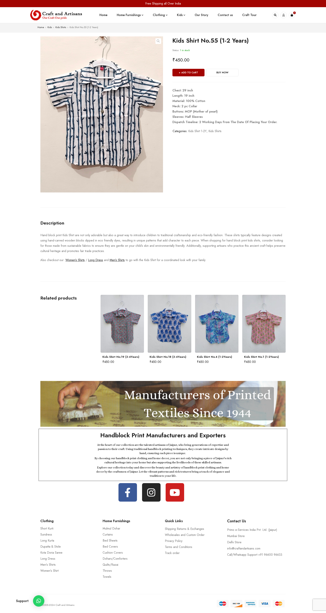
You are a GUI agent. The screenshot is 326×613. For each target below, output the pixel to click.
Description (52, 223)
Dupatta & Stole (50, 546)
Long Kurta (47, 540)
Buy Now (222, 72)
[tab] (52, 223)
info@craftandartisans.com (243, 548)
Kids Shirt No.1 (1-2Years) (261, 357)
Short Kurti (46, 528)
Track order (172, 553)
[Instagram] (151, 492)
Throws (107, 571)
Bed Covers (110, 546)
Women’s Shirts (75, 260)
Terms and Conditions (178, 547)
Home (41, 27)
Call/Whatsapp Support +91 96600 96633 (254, 554)
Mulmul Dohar (111, 528)
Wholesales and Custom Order (185, 535)
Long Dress (95, 260)
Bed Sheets (110, 540)
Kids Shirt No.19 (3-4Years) (120, 357)
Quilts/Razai (110, 564)
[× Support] (38, 601)
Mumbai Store (236, 536)
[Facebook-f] (127, 492)
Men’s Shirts (117, 260)
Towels (107, 577)
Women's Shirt (49, 571)
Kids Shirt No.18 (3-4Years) (168, 357)
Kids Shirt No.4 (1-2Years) (214, 357)
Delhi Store (234, 542)
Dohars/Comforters (115, 558)
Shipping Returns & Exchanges (184, 529)
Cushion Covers (113, 552)
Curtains (108, 534)
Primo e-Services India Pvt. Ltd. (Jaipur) (252, 530)
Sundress (46, 534)
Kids (50, 27)
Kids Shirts (60, 27)
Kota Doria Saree (51, 552)
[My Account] (283, 15)
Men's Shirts (48, 564)
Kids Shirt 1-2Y (197, 131)
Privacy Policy (173, 541)
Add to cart (189, 72)
